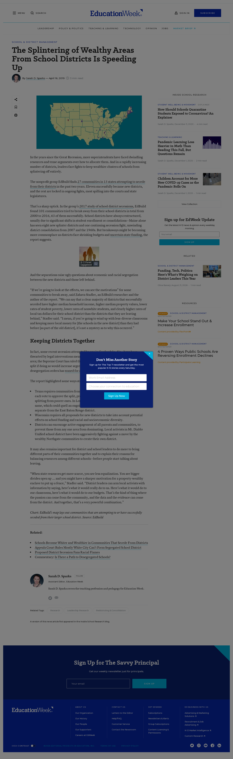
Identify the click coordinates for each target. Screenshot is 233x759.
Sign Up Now (116, 395)
